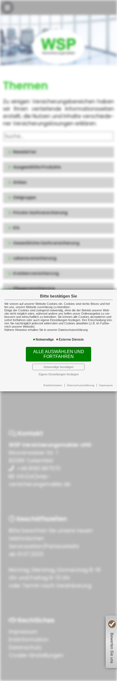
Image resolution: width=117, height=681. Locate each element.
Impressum (106, 385)
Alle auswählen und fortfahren (58, 354)
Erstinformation (53, 385)
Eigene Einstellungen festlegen (59, 374)
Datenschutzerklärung (80, 385)
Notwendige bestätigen (58, 367)
